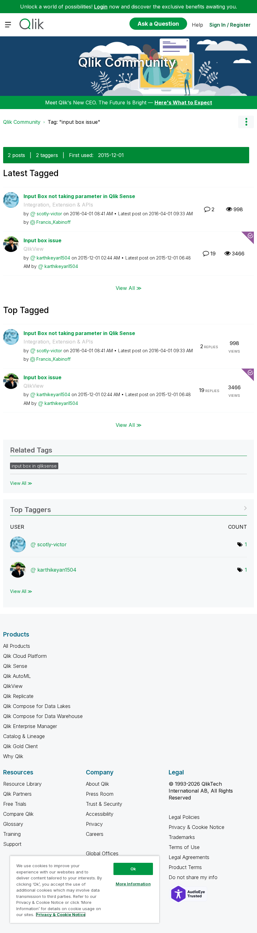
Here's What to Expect (183, 102)
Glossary (13, 824)
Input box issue (42, 240)
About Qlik (97, 784)
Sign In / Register (230, 25)
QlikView (34, 249)
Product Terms (185, 867)
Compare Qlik (18, 814)
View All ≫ (129, 288)
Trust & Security (104, 804)
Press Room (99, 794)
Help (197, 25)
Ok (133, 868)
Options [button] (246, 122)
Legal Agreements (189, 857)
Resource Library (22, 784)
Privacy (94, 824)
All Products (16, 646)
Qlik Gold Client (20, 746)
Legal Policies (184, 817)
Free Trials (14, 804)
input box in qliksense (34, 466)
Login (101, 6)
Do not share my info (194, 877)
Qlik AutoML (17, 676)
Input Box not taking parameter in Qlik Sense (79, 196)
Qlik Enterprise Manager (30, 726)
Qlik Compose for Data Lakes (37, 706)
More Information (133, 883)
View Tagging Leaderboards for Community (128, 508)
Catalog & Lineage (24, 736)
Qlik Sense (15, 666)
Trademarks (182, 837)
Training (12, 834)
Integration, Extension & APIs (58, 205)
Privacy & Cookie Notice (196, 827)
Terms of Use (184, 847)
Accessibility (99, 814)
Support (12, 844)
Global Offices (102, 853)
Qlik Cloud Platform (25, 656)
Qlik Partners (17, 794)
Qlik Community (127, 62)
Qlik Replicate (18, 696)
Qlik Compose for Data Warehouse (43, 716)
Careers (94, 834)
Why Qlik (13, 756)
